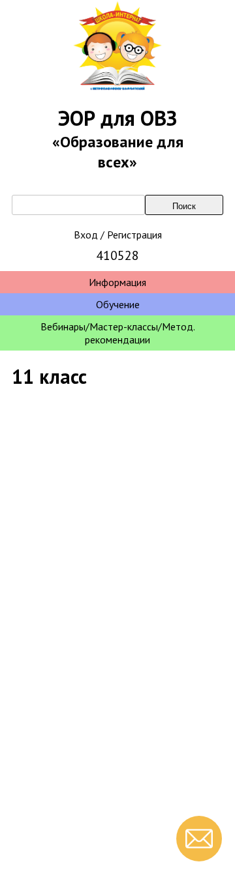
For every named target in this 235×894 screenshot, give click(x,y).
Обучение (118, 304)
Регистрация (134, 234)
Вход (86, 234)
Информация (117, 282)
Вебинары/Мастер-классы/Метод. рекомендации (117, 333)
